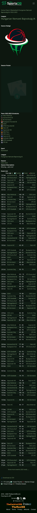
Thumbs (18, 173)
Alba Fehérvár (7, 116)
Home (3, 10)
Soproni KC (6, 136)
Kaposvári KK (7, 130)
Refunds (26, 509)
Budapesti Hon (12, 187)
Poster (25, 173)
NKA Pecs (6, 132)
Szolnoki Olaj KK (8, 138)
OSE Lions (6, 134)
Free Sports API (6, 496)
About (8, 509)
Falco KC (6, 128)
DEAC (5, 124)
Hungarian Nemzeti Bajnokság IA (18, 18)
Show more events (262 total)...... (18, 469)
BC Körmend (7, 120)
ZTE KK (5, 142)
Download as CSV (8, 478)
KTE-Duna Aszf (12, 178)
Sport (8, 10)
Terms (14, 509)
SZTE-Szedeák (7, 140)
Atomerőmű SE (8, 118)
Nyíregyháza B (31, 178)
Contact (33, 509)
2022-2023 (14, 12)
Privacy (20, 509)
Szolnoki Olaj (31, 180)
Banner (32, 173)
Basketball (14, 10)
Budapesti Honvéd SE (10, 122)
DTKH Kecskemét (8, 126)
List (12, 173)
